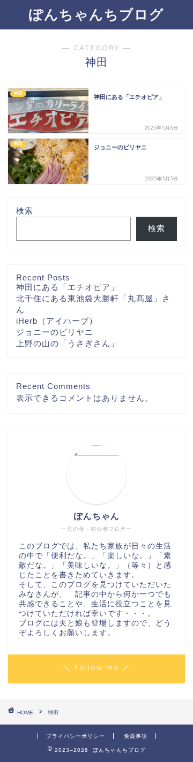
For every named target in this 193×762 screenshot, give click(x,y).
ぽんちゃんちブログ (96, 13)
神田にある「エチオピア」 (67, 287)
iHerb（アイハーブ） (57, 320)
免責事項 (135, 736)
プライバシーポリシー (75, 736)
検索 (24, 210)
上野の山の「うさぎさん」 (67, 343)
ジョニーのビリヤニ (54, 332)
